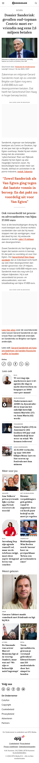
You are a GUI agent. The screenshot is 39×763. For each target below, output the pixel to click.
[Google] (3, 689)
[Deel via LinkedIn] (27, 364)
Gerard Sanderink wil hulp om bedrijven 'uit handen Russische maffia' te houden (19, 350)
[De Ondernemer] (19, 3)
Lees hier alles (9, 330)
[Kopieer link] (4, 364)
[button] (11, 747)
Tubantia (28, 171)
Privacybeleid (25, 743)
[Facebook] (13, 689)
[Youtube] (23, 689)
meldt (20, 171)
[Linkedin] (8, 689)
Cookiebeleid (14, 743)
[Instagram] (18, 689)
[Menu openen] (3, 3)
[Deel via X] (21, 364)
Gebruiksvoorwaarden (27, 747)
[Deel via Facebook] (15, 364)
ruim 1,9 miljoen (26, 239)
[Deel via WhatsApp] (9, 364)
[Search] (35, 3)
